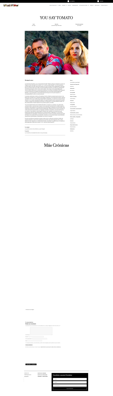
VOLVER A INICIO (31, 364)
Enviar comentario (29, 344)
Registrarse (97, 5)
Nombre (27, 336)
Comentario (27, 334)
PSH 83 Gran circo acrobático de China (40, 299)
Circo (43, 301)
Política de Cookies (42, 373)
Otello (28, 247)
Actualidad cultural (39, 196)
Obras (59, 5)
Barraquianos (75, 5)
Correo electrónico (28, 338)
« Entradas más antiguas (29, 309)
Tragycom (29, 196)
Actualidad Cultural (83, 5)
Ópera (50, 196)
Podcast (69, 5)
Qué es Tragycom (53, 5)
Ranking (63, 5)
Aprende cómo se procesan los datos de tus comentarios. (51, 346)
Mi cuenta (72, 1)
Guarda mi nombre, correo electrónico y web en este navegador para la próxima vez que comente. (43, 342)
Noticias (47, 196)
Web (26, 340)
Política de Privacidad (42, 374)
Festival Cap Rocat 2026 (35, 194)
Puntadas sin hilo (47, 301)
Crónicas (92, 5)
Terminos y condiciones (43, 376)
